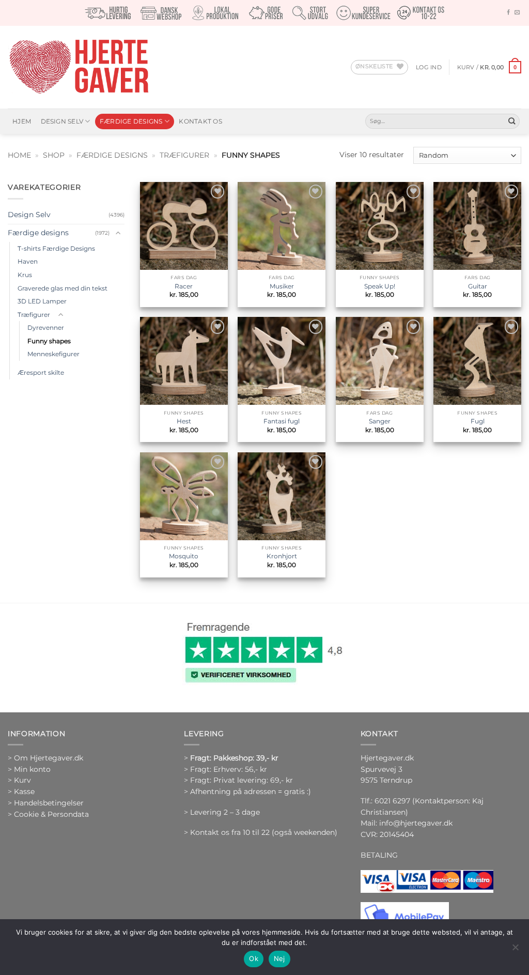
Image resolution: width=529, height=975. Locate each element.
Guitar (477, 286)
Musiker (282, 286)
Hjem (21, 121)
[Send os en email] (517, 13)
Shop (54, 155)
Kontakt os (200, 121)
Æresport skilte (41, 372)
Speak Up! (379, 286)
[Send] (511, 121)
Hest (184, 421)
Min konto (32, 769)
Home (19, 155)
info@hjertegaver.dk (415, 823)
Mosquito (183, 556)
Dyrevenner (45, 327)
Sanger (380, 421)
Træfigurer (184, 155)
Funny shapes (49, 341)
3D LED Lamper (42, 301)
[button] (429, 67)
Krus (25, 275)
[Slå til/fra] (118, 233)
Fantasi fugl (281, 421)
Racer (184, 286)
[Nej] (515, 950)
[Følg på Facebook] (508, 13)
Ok (253, 958)
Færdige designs (131, 121)
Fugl (478, 421)
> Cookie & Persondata (48, 814)
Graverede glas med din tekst (62, 288)
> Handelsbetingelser (46, 803)
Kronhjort (282, 556)
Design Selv (62, 121)
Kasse (24, 791)
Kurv (22, 780)
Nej (279, 958)
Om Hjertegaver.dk (48, 758)
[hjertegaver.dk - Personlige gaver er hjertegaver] (78, 67)
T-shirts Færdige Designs (56, 248)
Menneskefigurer (53, 354)
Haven (28, 261)
